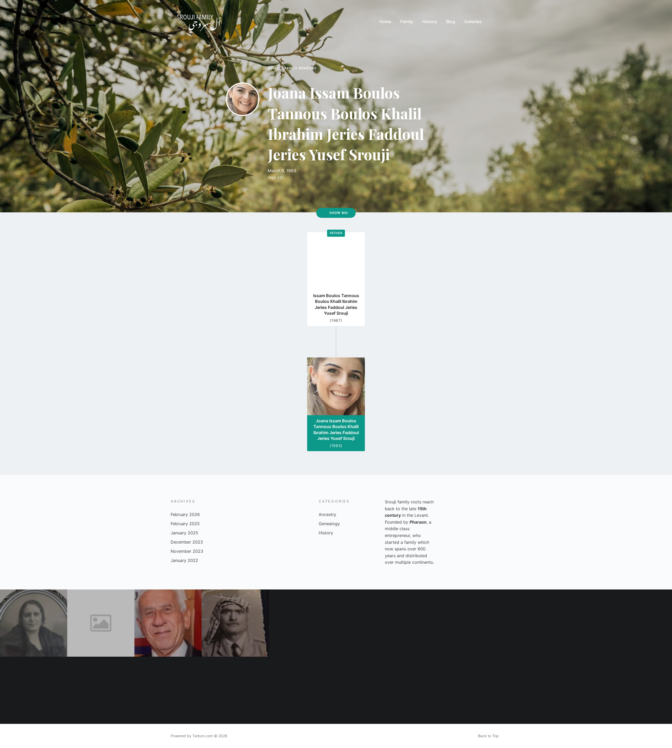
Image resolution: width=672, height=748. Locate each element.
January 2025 (184, 532)
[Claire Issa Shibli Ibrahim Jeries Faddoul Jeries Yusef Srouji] (235, 690)
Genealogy (329, 523)
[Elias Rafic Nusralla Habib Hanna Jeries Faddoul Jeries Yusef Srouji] (504, 690)
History (326, 532)
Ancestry (327, 514)
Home (273, 68)
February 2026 (185, 514)
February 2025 (185, 523)
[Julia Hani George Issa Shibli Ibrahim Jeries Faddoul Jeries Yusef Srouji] (369, 690)
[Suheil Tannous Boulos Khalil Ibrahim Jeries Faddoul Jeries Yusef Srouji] (302, 690)
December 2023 (187, 542)
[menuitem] (385, 21)
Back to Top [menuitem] (488, 736)
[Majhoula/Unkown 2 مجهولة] (100, 623)
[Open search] (496, 21)
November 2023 (187, 551)
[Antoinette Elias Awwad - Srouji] (33, 690)
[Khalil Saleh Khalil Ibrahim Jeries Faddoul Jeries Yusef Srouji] (638, 623)
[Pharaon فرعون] (571, 623)
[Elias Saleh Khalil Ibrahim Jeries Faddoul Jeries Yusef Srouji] (168, 690)
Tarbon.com (202, 736)
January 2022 (184, 560)
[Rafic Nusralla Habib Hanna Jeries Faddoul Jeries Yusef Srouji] (235, 623)
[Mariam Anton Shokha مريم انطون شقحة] (33, 623)
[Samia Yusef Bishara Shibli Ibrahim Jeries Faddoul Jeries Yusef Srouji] (436, 623)
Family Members (301, 68)
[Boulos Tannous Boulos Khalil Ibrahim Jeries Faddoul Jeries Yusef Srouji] (638, 690)
